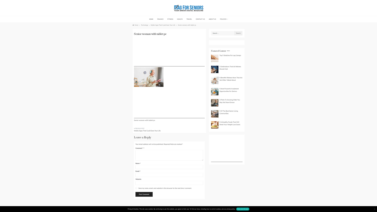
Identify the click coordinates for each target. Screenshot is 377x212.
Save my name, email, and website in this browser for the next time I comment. (165, 188)
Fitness (170, 19)
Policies (223, 19)
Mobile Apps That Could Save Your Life (147, 131)
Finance (160, 19)
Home (151, 19)
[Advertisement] (169, 52)
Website (138, 179)
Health (180, 19)
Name (138, 163)
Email (137, 171)
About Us (212, 19)
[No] (375, 209)
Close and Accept (242, 209)
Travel (189, 19)
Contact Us (200, 19)
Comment (139, 148)
